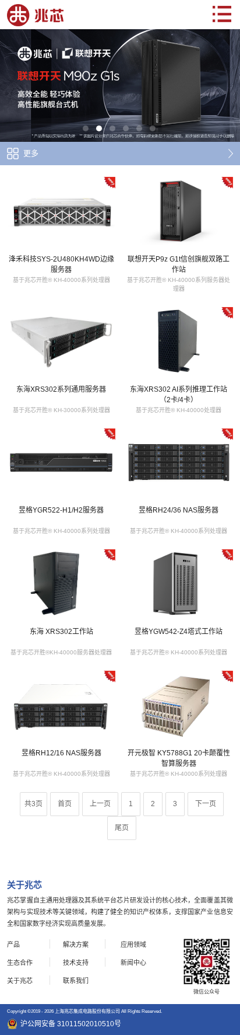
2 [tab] (99, 128)
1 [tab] (86, 128)
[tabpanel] (120, 85)
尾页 (122, 828)
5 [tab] (139, 128)
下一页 (205, 804)
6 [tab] (153, 128)
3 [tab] (112, 128)
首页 (65, 804)
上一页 (100, 804)
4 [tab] (126, 128)
